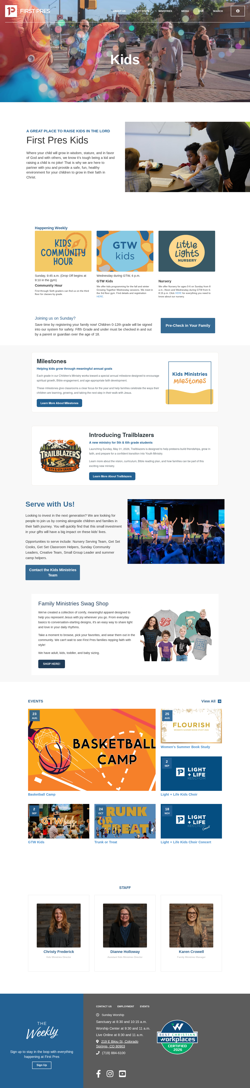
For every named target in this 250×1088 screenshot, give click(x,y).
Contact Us (104, 1006)
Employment (125, 1006)
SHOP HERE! (51, 663)
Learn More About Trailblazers (112, 476)
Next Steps (142, 11)
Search (218, 11)
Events (144, 1006)
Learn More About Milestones (59, 403)
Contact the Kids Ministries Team (52, 572)
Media (185, 11)
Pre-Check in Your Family (188, 325)
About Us (119, 11)
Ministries (165, 11)
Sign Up (42, 1065)
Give (201, 11)
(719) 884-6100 (113, 1053)
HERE (100, 296)
